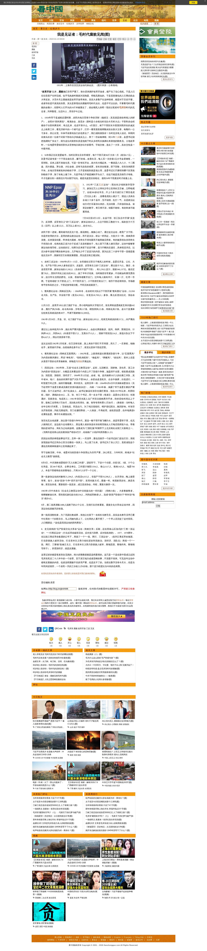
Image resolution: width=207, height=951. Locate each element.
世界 (114, 20)
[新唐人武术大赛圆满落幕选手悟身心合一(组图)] (148, 201)
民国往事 (51, 24)
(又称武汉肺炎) (152, 397)
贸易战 (154, 399)
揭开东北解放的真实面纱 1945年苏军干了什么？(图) (55, 827)
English (117, 937)
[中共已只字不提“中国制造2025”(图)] (118, 763)
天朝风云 (41, 24)
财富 (154, 426)
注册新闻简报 (148, 494)
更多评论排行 (168, 387)
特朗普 (164, 397)
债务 (171, 421)
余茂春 (60, 758)
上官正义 (111, 758)
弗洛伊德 (143, 410)
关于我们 (86, 937)
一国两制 (171, 418)
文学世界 (80, 24)
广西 (71, 788)
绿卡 (160, 443)
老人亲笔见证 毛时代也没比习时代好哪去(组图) (53, 654)
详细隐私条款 (140, 2)
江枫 (155, 481)
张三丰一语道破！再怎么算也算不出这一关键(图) (166, 224)
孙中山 (163, 445)
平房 (79, 727)
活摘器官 (150, 402)
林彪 (152, 448)
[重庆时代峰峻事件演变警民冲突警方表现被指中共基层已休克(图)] (148, 148)
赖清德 (167, 410)
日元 (167, 424)
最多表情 (166, 352)
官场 (62, 20)
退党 (167, 408)
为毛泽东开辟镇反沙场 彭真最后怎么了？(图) (105, 661)
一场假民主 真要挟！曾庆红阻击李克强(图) (51, 809)
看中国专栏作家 (149, 459)
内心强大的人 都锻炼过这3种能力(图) (118, 721)
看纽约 (112, 940)
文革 (150, 453)
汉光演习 (143, 408)
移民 (161, 440)
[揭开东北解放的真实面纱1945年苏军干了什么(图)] (148, 263)
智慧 (152, 451)
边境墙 (151, 413)
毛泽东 (34, 46)
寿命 (147, 453)
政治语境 (52, 898)
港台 (83, 20)
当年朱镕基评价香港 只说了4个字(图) (48, 798)
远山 (155, 470)
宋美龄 (142, 448)
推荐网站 (51, 940)
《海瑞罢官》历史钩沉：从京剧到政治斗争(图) (52, 816)
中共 (152, 410)
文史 (125, 20)
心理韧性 (115, 724)
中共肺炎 (143, 397)
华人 (158, 440)
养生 (154, 453)
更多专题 (169, 137)
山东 (71, 727)
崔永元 (147, 416)
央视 (154, 440)
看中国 (51, 11)
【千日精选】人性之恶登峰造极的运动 (49, 679)
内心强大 (107, 724)
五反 (33, 58)
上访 (167, 432)
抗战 (158, 445)
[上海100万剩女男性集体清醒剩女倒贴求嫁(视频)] (118, 840)
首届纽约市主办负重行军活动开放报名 (156, 305)
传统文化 (90, 24)
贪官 (37, 926)
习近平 (159, 399)
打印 (119, 39)
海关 (141, 443)
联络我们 (68, 937)
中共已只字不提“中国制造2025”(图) (117, 782)
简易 (166, 464)
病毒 (141, 399)
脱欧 (163, 421)
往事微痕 (150, 408)
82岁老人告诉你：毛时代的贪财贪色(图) (50, 665)
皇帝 (165, 448)
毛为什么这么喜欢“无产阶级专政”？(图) (102, 658)
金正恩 (157, 410)
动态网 (149, 940)
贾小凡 (144, 467)
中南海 (153, 416)
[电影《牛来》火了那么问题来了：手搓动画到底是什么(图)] (49, 763)
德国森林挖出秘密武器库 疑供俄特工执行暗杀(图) (166, 235)
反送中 (165, 416)
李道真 (155, 467)
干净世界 (61, 940)
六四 (168, 399)
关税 (147, 413)
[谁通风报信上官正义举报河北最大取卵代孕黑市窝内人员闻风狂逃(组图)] (118, 732)
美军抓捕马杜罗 (147, 134)
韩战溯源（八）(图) (94, 654)
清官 (41, 926)
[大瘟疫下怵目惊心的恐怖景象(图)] (83, 732)
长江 (147, 405)
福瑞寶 (129, 940)
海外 (168, 443)
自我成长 (126, 724)
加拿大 (159, 421)
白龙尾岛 (148, 437)
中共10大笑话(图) (148, 337)
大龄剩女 (108, 866)
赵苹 (166, 475)
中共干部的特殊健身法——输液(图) (100, 676)
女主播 (149, 440)
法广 (141, 421)
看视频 (103, 940)
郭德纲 (38, 898)
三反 (33, 55)
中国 (106, 758)
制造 (110, 786)
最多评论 (148, 352)
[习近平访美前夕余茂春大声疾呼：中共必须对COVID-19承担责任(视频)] (49, 732)
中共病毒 (46, 758)
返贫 (71, 898)
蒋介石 (168, 445)
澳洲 (147, 445)
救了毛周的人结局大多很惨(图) (99, 679)
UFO (148, 410)
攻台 (115, 898)
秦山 (143, 478)
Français (128, 937)
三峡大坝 (161, 402)
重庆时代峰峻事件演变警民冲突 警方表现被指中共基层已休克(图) (166, 150)
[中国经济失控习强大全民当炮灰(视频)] (83, 872)
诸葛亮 (169, 448)
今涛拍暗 (156, 464)
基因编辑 (147, 432)
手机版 (99, 39)
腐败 (33, 49)
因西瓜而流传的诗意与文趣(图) (153, 61)
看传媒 (121, 940)
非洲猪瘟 (163, 429)
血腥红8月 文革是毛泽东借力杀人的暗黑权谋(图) (53, 823)
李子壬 (167, 481)
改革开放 (35, 52)
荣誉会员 (120, 600)
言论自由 (143, 440)
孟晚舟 (142, 413)
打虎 (156, 418)
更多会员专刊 (168, 79)
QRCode (58, 628)
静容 (155, 478)
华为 (145, 418)
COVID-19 (39, 758)
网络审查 (148, 435)
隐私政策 (107, 937)
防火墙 (153, 432)
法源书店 (85, 940)
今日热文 (38, 697)
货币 (154, 424)
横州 (75, 788)
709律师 (162, 432)
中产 (158, 426)
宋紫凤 (144, 464)
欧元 (163, 424)
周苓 (143, 473)
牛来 (37, 788)
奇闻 (146, 20)
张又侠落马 (145, 130)
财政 (150, 426)
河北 (117, 758)
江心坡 (154, 437)
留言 (114, 39)
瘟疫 (71, 755)
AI (52, 788)
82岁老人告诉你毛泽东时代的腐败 (47, 672)
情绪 (120, 724)
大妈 (150, 429)
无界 (158, 940)
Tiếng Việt (139, 937)
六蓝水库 (81, 788)
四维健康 (145, 484)
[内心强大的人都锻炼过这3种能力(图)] (118, 702)
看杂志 (94, 940)
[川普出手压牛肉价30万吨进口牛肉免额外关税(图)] (148, 211)
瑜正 (143, 481)
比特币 (150, 424)
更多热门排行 (168, 346)
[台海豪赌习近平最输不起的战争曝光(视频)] (118, 872)
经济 (118, 786)
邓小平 (147, 448)
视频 (156, 20)
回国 (152, 443)
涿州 (121, 758)
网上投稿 (58, 937)
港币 (170, 424)
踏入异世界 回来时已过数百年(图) (154, 70)
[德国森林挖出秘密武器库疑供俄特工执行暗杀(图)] (148, 232)
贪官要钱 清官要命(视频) (43, 923)
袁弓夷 (159, 405)
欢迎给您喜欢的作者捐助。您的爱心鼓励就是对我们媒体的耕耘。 (69, 573)
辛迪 (166, 484)
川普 (159, 397)
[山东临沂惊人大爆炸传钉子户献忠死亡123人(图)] (83, 702)
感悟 (156, 451)
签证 (149, 443)
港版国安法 (166, 405)
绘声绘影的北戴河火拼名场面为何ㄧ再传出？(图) (53, 830)
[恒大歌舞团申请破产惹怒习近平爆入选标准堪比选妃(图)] (49, 702)
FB (152, 421)
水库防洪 (88, 788)
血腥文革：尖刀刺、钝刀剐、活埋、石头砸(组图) (53, 661)
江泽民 (142, 416)
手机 (160, 451)
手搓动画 (42, 788)
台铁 (155, 402)
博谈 (93, 20)
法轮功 (142, 435)
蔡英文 (171, 426)
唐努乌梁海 (166, 435)
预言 (164, 451)
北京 (141, 429)
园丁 (143, 475)
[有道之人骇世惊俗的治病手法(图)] (148, 243)
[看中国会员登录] (157, 31)
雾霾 (141, 432)
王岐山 (162, 410)
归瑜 (166, 467)
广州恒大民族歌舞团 (42, 727)
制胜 (106, 898)
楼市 (147, 426)
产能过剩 (83, 898)
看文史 (44, 28)
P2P (172, 429)
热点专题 (146, 122)
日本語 (149, 937)
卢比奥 (169, 397)
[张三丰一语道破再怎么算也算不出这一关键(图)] (148, 222)
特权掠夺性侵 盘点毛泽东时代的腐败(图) (103, 669)
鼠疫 (79, 755)
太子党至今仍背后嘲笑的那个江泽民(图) (50, 802)
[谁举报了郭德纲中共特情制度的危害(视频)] (49, 872)
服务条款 (96, 937)
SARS (160, 437)
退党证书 (139, 940)
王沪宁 (171, 413)
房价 (154, 429)
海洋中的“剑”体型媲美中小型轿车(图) (155, 290)
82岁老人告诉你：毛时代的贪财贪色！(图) (51, 669)
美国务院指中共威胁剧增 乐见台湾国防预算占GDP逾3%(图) (166, 172)
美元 (145, 424)
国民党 (163, 408)
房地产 (142, 426)
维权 (157, 432)
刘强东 (146, 429)
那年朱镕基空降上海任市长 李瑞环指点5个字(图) (53, 820)
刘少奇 (156, 448)
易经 (142, 451)
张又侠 (164, 399)
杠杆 (141, 424)
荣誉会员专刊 (148, 56)
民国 (151, 445)
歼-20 (111, 898)
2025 (114, 786)
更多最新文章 (168, 311)
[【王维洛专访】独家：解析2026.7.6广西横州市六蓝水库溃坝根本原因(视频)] (83, 763)
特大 (124, 39)
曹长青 (155, 484)
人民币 (159, 424)
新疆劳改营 (166, 437)
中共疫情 (54, 758)
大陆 (51, 20)
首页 (40, 20)
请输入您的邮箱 (158, 499)
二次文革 (44, 898)
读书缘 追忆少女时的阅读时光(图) (154, 76)
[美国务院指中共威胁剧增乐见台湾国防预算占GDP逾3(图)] (148, 169)
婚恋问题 (115, 866)
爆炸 (83, 727)
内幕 (157, 416)
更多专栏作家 (168, 488)
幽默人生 (147, 451)
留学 (169, 440)
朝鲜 (154, 421)
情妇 (141, 418)
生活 (135, 20)
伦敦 (75, 755)
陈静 (155, 473)
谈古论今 (60, 24)
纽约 (104, 20)
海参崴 (162, 426)
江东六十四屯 (157, 435)
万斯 (156, 413)
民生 (164, 443)
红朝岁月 (70, 24)
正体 (105, 39)
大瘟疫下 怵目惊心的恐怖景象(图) (81, 752)
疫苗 (150, 405)
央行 (167, 421)
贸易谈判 (165, 413)
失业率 (76, 898)
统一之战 (121, 898)
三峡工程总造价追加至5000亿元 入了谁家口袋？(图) (55, 805)
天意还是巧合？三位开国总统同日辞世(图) (157, 64)
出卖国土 (143, 402)
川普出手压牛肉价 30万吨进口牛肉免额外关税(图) (166, 214)
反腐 (152, 418)
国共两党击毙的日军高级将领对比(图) (101, 672)
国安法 (142, 405)
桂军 (154, 445)
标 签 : (35, 43)
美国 (72, 20)
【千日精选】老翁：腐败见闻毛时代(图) (50, 676)
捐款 (77, 937)
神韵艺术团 (73, 940)
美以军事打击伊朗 (148, 127)
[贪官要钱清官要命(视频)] (49, 904)
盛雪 (155, 475)
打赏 (110, 39)
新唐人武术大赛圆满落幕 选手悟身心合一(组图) (166, 203)
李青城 (167, 478)
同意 (193, 2)
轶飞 (143, 470)
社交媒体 (147, 421)
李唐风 (167, 473)
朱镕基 (50, 926)
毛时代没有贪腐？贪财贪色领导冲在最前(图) (52, 658)
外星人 (142, 453)
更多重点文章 (168, 274)
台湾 (167, 426)
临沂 (75, 727)
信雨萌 (48, 788)
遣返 (145, 443)
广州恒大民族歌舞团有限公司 (62, 727)
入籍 (156, 443)
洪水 (154, 405)
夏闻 (166, 470)
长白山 (142, 437)
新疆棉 (166, 402)
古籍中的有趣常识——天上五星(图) (155, 299)
